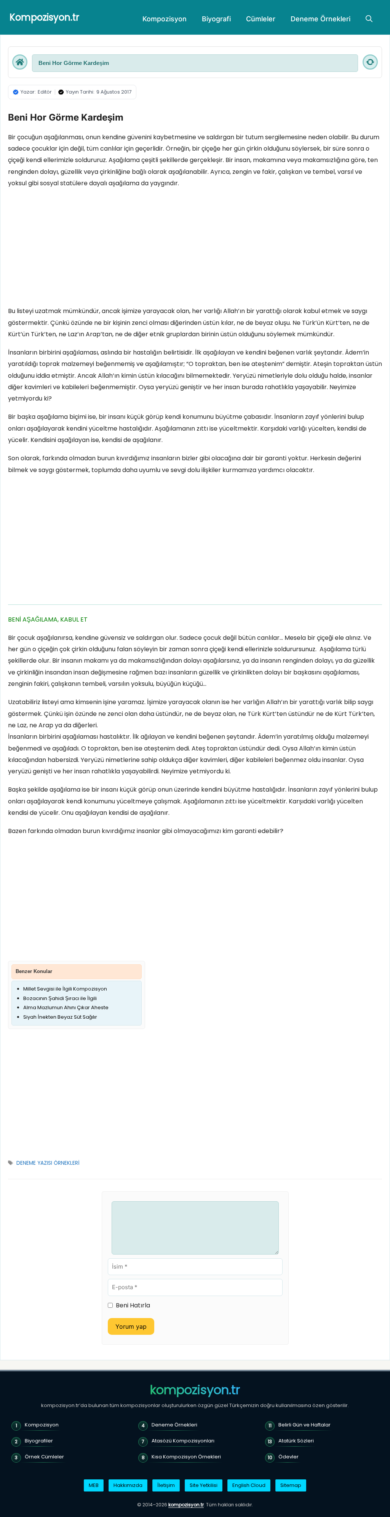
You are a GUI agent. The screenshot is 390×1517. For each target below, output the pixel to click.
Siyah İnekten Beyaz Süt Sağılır (60, 1017)
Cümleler (260, 19)
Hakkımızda (127, 1485)
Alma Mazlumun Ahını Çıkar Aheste (66, 1007)
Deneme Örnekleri (320, 19)
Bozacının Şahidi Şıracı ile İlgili (60, 998)
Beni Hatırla (133, 1305)
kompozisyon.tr (195, 1390)
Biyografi (216, 19)
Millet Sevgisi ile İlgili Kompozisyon (65, 988)
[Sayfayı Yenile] (370, 62)
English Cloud (248, 1485)
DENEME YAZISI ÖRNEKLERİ (48, 1163)
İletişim (166, 1485)
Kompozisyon (164, 19)
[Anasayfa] (19, 62)
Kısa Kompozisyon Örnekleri (186, 1456)
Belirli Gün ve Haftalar (304, 1424)
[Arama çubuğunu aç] (369, 19)
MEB (94, 1485)
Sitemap (290, 1485)
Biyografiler (39, 1440)
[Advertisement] (195, 249)
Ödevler (288, 1456)
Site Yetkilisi (203, 1485)
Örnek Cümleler (44, 1456)
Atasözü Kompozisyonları (183, 1440)
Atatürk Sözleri (296, 1440)
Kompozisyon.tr (44, 17)
